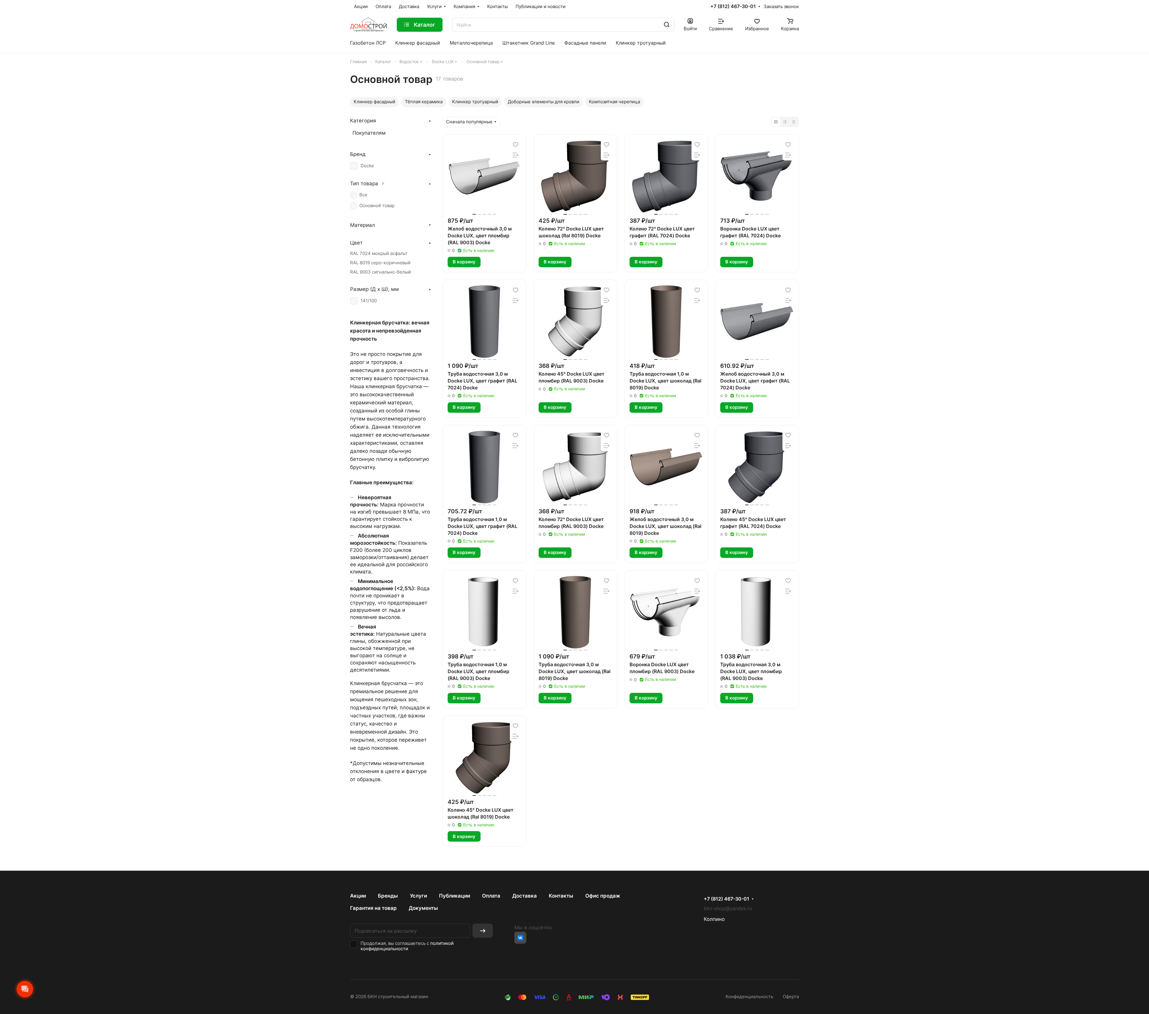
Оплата (491, 896)
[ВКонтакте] (520, 938)
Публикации (454, 896)
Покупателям (369, 133)
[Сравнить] (515, 155)
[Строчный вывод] (784, 121)
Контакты (561, 896)
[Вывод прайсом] (793, 121)
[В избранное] (515, 144)
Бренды (388, 896)
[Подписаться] (482, 931)
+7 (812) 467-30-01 (733, 6)
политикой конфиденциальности (407, 946)
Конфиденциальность (749, 996)
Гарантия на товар (373, 908)
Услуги (418, 896)
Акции (358, 896)
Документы (423, 908)
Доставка (524, 896)
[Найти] (666, 25)
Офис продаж (602, 896)
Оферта (791, 996)
